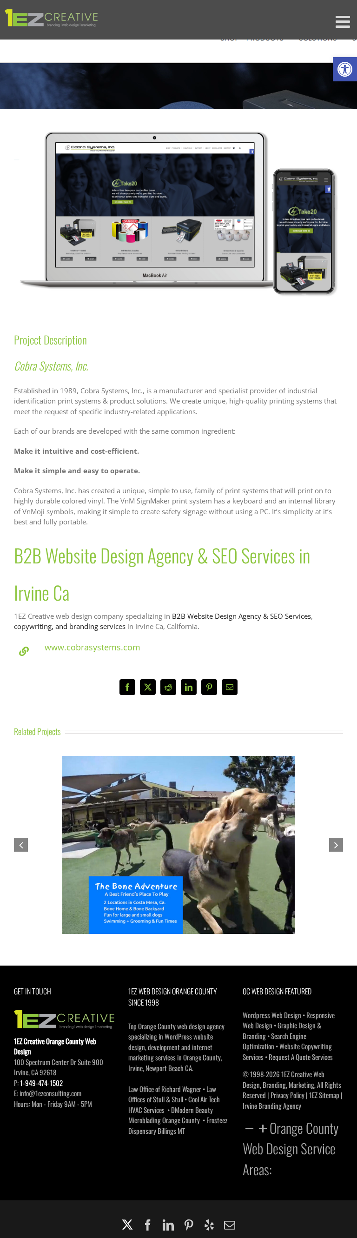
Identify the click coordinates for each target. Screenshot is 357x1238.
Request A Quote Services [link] (301, 1057)
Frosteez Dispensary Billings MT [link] (177, 1125)
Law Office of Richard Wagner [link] (164, 1089)
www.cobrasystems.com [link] (92, 647)
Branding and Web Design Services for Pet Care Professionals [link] (178, 836)
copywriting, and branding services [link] (70, 626)
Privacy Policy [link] (287, 1095)
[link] (345, 69)
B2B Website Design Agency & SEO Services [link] (241, 616)
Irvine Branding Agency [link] (272, 1105)
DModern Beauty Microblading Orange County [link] (170, 1115)
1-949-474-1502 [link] (41, 1083)
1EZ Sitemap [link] (324, 1095)
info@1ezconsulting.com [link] (50, 1093)
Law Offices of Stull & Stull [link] (172, 1094)
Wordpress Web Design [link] (272, 1015)
